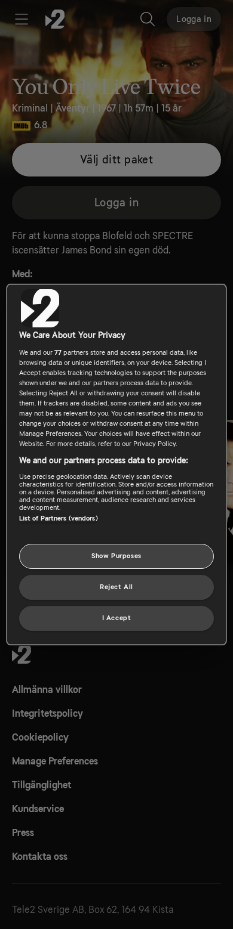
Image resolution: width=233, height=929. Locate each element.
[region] (117, 464)
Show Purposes (116, 556)
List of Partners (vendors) (58, 518)
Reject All (116, 587)
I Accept (116, 618)
